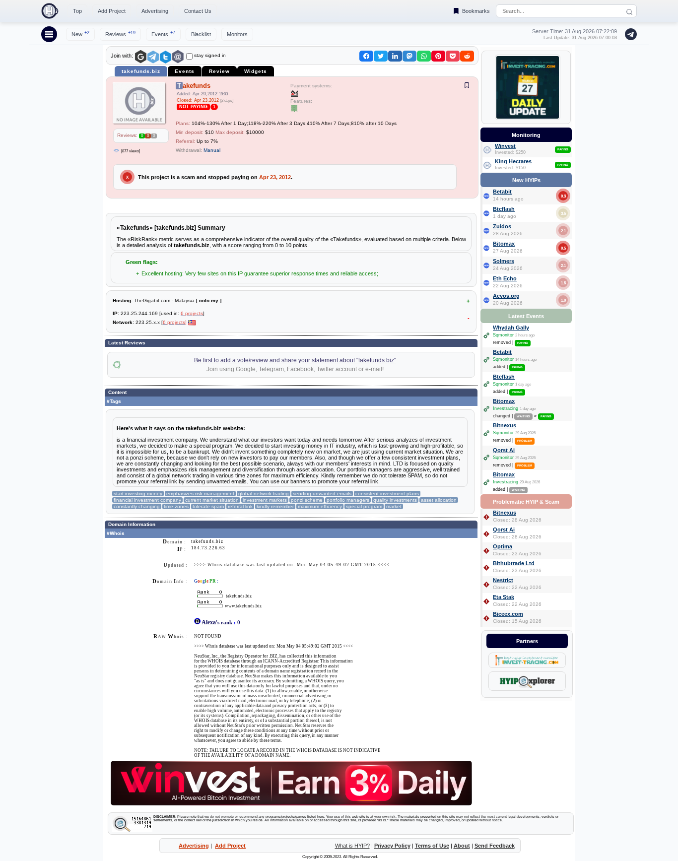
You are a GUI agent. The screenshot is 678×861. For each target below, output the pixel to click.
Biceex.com (508, 614)
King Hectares (513, 161)
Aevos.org (506, 296)
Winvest (505, 146)
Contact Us (197, 11)
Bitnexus (504, 425)
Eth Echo (505, 278)
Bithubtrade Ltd (514, 563)
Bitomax (504, 244)
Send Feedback (495, 846)
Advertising (154, 11)
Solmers (503, 261)
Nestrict (503, 580)
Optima (502, 546)
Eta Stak (503, 597)
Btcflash (504, 209)
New (80, 33)
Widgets (255, 71)
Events (163, 33)
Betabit (502, 192)
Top (77, 11)
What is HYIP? (352, 846)
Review (219, 71)
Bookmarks (476, 11)
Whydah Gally (511, 328)
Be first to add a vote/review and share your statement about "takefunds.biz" (295, 360)
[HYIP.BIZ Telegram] (629, 34)
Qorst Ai (504, 450)
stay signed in (210, 55)
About (462, 846)
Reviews (120, 33)
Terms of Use (432, 846)
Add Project (112, 11)
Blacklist (201, 34)
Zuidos (502, 226)
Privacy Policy (392, 846)
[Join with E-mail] (178, 57)
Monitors (237, 34)
